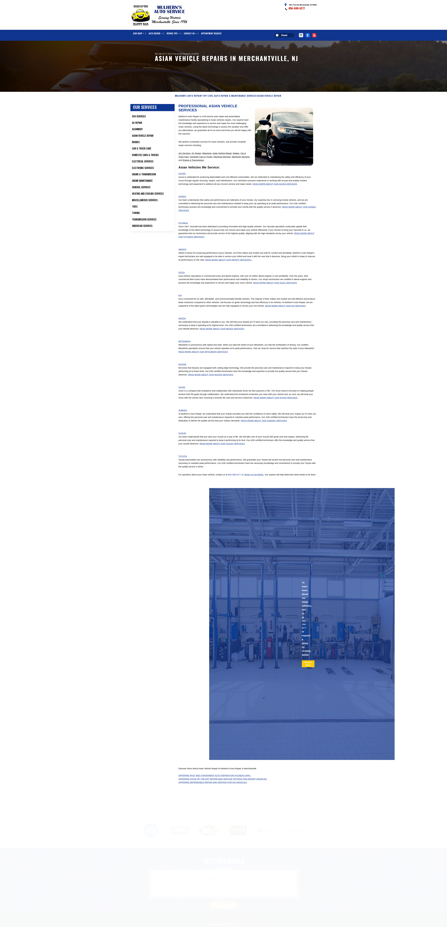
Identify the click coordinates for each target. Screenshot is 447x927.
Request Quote (308, 663)
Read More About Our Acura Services (275, 184)
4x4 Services (184, 153)
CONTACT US (189, 33)
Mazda (182, 318)
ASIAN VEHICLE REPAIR (269, 96)
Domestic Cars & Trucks (201, 157)
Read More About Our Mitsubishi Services (203, 352)
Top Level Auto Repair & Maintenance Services (229, 96)
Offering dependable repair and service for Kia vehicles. (212, 782)
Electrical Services (222, 157)
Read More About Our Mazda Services (222, 329)
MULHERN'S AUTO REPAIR (188, 96)
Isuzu (181, 272)
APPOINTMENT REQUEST (211, 33)
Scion (181, 387)
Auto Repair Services (223, 918)
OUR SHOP (137, 33)
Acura (182, 173)
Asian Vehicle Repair (222, 153)
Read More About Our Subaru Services (264, 421)
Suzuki (182, 433)
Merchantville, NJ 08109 (189, 53)
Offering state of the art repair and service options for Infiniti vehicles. (222, 779)
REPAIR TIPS (172, 33)
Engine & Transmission (193, 160)
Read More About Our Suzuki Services (222, 444)
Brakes (236, 153)
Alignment (206, 153)
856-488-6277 (297, 8)
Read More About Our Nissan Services (210, 375)
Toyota (182, 456)
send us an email (254, 475)
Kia (180, 295)
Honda (182, 196)
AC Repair (196, 153)
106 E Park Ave (173, 53)
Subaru (182, 410)
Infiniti (182, 249)
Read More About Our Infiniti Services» (228, 260)
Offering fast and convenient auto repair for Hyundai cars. (214, 775)
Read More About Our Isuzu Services (275, 283)
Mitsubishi (184, 341)
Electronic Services (241, 157)
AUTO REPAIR (154, 33)
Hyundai (183, 223)
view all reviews (223, 893)
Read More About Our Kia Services (285, 306)
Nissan (182, 364)
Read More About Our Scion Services (276, 398)
